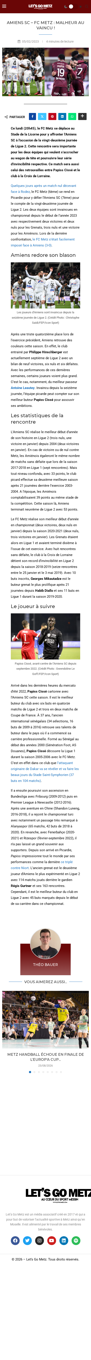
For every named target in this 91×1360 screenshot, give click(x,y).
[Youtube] (51, 1240)
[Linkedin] (63, 1240)
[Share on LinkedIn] (62, 116)
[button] (6, 1032)
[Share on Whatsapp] (72, 116)
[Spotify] (76, 1240)
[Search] (86, 6)
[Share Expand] (82, 116)
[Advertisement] (45, 1123)
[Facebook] (15, 1240)
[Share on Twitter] (42, 116)
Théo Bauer (45, 965)
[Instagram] (39, 1240)
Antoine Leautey (23, 388)
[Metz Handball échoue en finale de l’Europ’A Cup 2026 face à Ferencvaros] (45, 1019)
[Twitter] (27, 1240)
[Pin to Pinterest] (52, 116)
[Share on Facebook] (32, 116)
